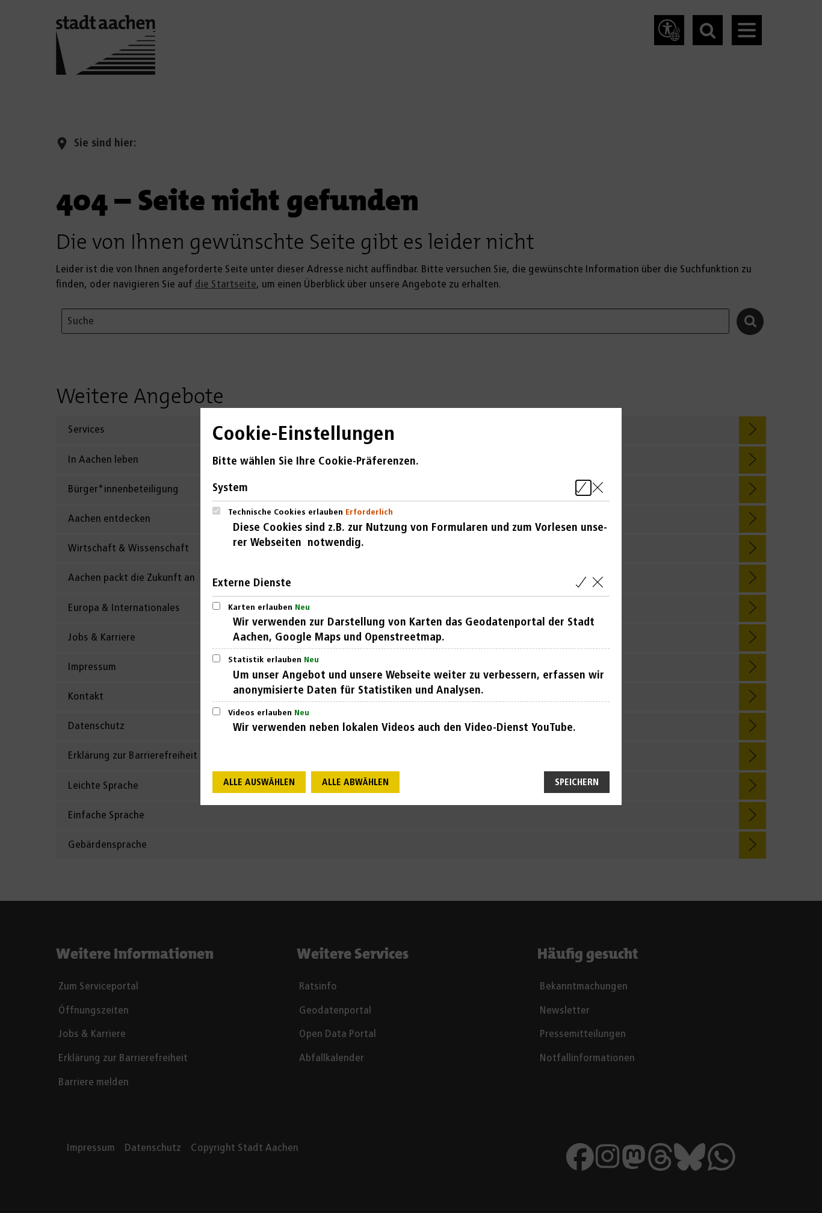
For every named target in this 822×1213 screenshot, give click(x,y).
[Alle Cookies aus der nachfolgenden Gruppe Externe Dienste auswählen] (583, 583)
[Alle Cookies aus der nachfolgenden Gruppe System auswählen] (583, 487)
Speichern (577, 782)
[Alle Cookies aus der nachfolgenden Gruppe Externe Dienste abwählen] (600, 583)
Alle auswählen (259, 782)
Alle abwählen (355, 782)
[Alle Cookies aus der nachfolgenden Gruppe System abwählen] (600, 487)
